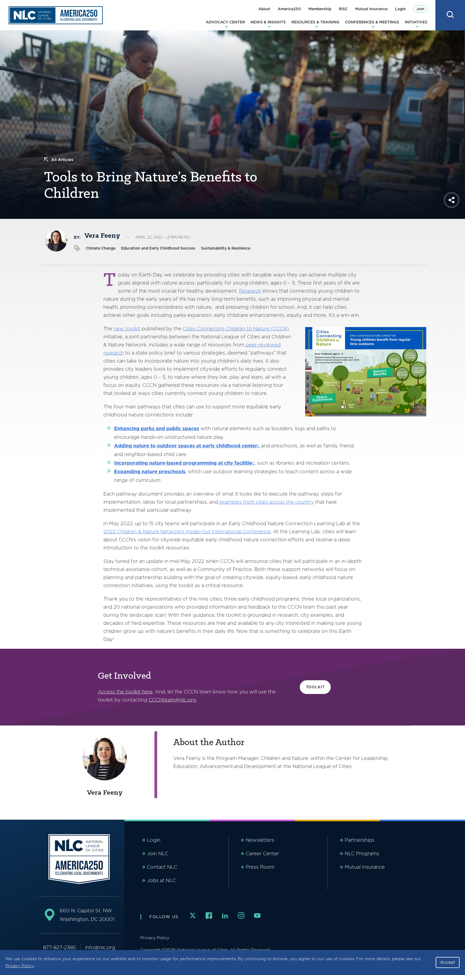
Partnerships (359, 840)
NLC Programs (362, 853)
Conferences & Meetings (372, 22)
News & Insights (268, 22)
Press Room (260, 867)
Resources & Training (315, 22)
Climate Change (100, 248)
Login (400, 9)
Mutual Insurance (371, 9)
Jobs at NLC (161, 880)
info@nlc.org (100, 947)
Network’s (173, 531)
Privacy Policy (19, 965)
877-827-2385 (59, 947)
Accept (447, 962)
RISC (343, 9)
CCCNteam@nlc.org (172, 700)
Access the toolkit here (125, 692)
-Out (206, 531)
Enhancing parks (135, 428)
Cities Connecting (204, 328)
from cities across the (268, 502)
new (119, 328)
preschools (171, 471)
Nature (151, 531)
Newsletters (260, 840)
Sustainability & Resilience (225, 248)
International (226, 531)
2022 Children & (123, 531)
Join (420, 9)
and (160, 428)
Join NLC (157, 853)
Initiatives (416, 22)
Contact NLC (162, 867)
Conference (256, 531)
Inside (193, 531)
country (304, 502)
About (264, 9)
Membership (319, 9)
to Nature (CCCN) (267, 328)
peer (251, 345)
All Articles (62, 159)
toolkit (132, 328)
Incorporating (131, 463)
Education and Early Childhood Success (158, 248)
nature (141, 445)
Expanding (128, 471)
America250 (289, 9)
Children (235, 328)
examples (230, 502)
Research (250, 291)
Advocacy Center (225, 22)
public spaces (182, 428)
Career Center (262, 853)
